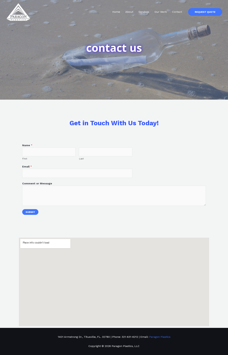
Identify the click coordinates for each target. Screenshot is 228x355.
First (24, 158)
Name (27, 145)
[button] (205, 12)
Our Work (161, 11)
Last (81, 158)
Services (144, 11)
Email (27, 166)
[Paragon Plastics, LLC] (18, 11)
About (129, 11)
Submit (30, 212)
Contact (177, 11)
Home (116, 11)
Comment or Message (37, 183)
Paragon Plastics (159, 336)
